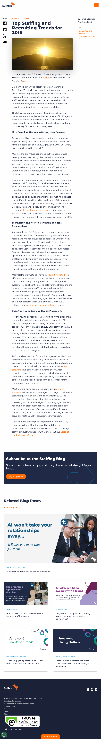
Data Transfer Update (12, 701)
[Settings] (4, 735)
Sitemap (7, 714)
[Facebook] (92, 689)
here (46, 77)
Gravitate (20, 729)
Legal (6, 711)
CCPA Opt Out (9, 706)
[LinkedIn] (96, 689)
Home (14, 18)
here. (25, 81)
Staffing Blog (24, 18)
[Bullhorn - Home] (11, 687)
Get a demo (50, 736)
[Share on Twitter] (5, 36)
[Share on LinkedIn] (5, 30)
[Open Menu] (96, 5)
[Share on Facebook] (5, 24)
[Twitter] (88, 689)
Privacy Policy (9, 709)
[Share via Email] (5, 42)
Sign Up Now (16, 476)
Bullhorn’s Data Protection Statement (19, 704)
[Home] (9, 6)
